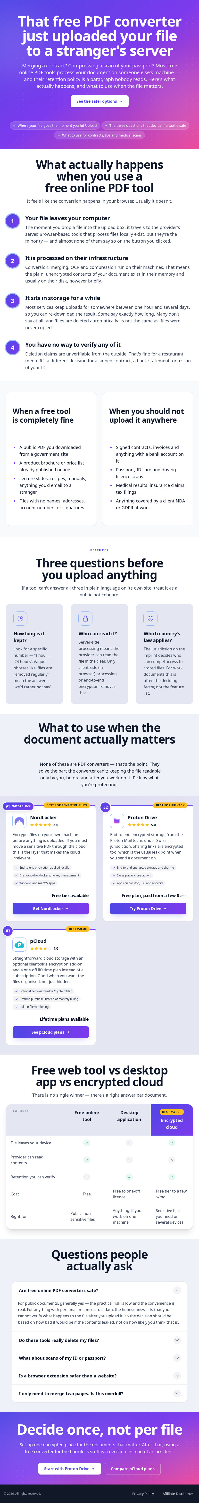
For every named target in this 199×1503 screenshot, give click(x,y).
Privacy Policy (143, 1493)
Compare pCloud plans (133, 1468)
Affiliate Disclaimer (178, 1493)
